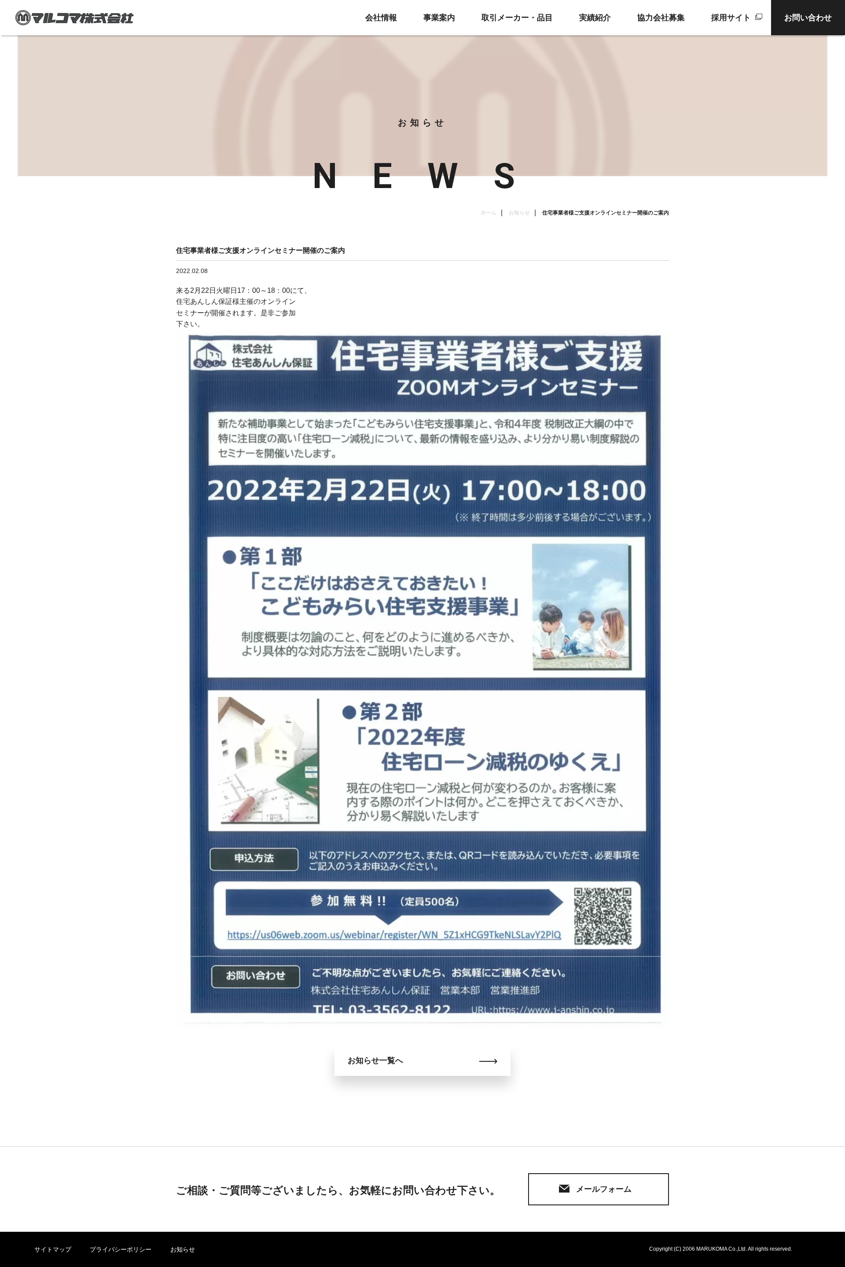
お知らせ (519, 213)
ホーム (488, 213)
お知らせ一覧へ (375, 1060)
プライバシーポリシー (120, 1249)
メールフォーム (604, 1189)
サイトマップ (52, 1249)
